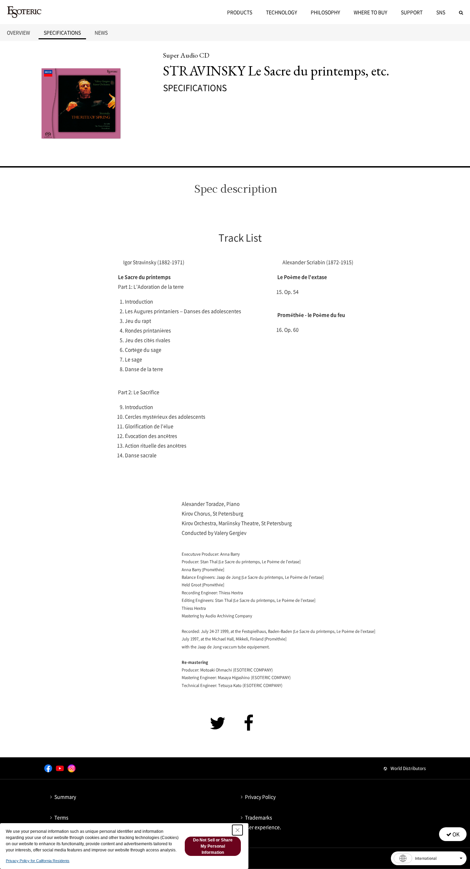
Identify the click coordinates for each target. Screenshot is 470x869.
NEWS (101, 32)
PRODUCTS (239, 12)
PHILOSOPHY (325, 12)
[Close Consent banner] (237, 830)
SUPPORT (412, 12)
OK (455, 834)
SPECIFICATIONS (62, 32)
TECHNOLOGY (281, 12)
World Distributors (408, 768)
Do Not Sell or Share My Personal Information (213, 846)
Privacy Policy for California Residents (38, 861)
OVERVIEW (18, 32)
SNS (440, 12)
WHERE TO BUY (370, 12)
